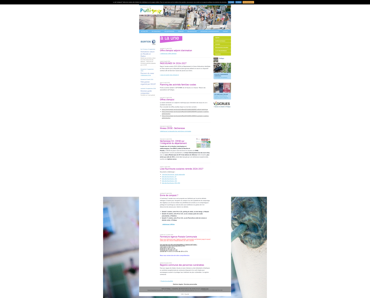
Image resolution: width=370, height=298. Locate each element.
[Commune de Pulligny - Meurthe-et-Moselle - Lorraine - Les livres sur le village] (222, 92)
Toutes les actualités (167, 281)
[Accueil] (151, 14)
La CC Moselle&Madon (221, 50)
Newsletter (218, 54)
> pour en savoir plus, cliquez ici (169, 75)
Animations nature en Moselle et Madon (147, 54)
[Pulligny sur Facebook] (215, 62)
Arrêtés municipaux (220, 40)
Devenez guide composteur (146, 92)
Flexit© (187, 294)
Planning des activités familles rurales (178, 84)
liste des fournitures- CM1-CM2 (171, 183)
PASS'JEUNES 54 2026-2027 (173, 63)
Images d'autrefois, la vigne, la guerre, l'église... (221, 96)
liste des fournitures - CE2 (169, 181)
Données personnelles (190, 284)
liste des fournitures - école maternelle (173, 174)
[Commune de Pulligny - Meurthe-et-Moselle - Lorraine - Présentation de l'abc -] (222, 72)
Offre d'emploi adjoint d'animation (176, 50)
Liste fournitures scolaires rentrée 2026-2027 (181, 168)
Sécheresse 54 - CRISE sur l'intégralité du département (173, 142)
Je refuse (238, 2)
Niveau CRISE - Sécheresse (172, 128)
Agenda (217, 37)
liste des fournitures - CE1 (169, 179)
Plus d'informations (248, 2)
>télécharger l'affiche (168, 224)
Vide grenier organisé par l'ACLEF (148, 83)
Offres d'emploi (167, 99)
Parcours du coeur (147, 73)
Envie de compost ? (169, 195)
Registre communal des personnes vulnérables (182, 264)
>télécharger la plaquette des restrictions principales (175, 131)
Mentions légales (178, 284)
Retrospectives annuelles (221, 47)
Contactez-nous (204, 288)
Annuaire (217, 44)
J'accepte (231, 2)
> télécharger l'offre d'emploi (168, 53)
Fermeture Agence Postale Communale (178, 236)
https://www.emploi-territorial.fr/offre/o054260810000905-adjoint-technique (185, 109)
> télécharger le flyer (146, 75)
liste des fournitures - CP (169, 176)
